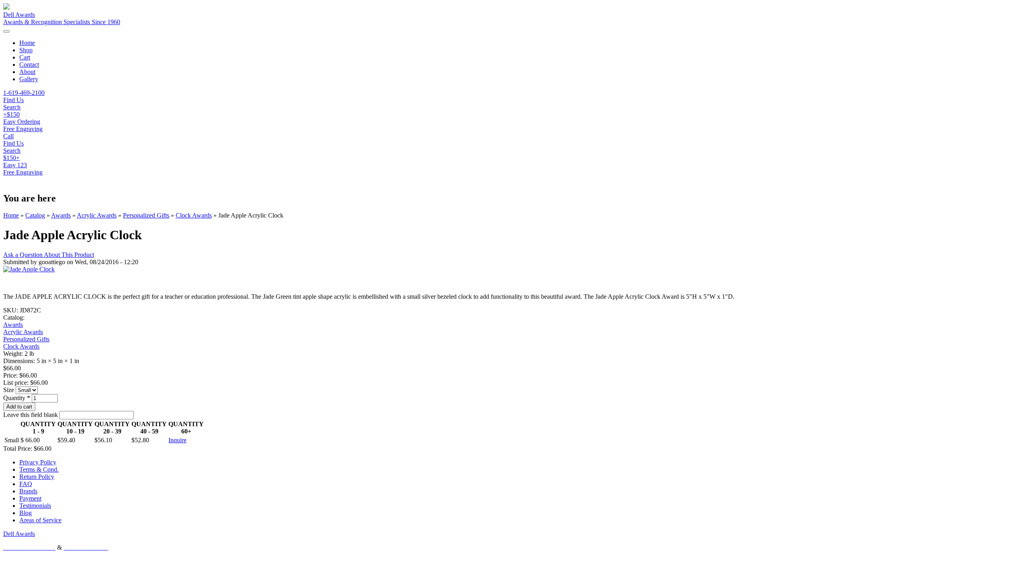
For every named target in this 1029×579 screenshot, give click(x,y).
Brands (28, 491)
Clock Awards (194, 215)
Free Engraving (23, 172)
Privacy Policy (37, 462)
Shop (26, 50)
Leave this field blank (31, 414)
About (27, 71)
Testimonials (35, 505)
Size (9, 389)
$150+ (11, 157)
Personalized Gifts (146, 215)
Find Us (13, 143)
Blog (25, 512)
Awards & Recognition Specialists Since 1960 (61, 21)
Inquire (177, 440)
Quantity (16, 397)
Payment (30, 498)
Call (8, 136)
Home (27, 42)
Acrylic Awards (97, 215)
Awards (61, 215)
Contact (29, 64)
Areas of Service (40, 520)
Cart (24, 57)
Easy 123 (15, 165)
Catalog (35, 215)
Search (11, 150)
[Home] (6, 7)
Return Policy (36, 476)
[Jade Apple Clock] (29, 269)
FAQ (25, 483)
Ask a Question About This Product (48, 254)
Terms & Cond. (39, 469)
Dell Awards (19, 14)
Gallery (28, 79)
